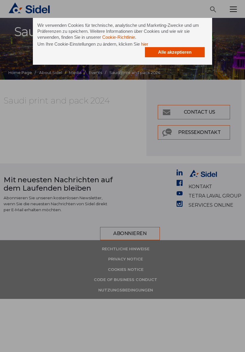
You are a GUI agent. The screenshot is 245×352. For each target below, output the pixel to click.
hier (144, 44)
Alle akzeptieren (175, 52)
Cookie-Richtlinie (118, 37)
